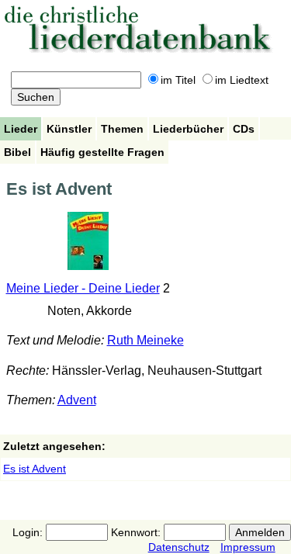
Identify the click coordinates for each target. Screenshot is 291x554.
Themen (122, 129)
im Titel (178, 80)
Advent (76, 400)
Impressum (247, 547)
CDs (244, 129)
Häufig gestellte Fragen (102, 152)
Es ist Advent (34, 468)
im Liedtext (241, 80)
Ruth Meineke (145, 340)
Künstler (69, 129)
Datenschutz (179, 547)
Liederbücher (188, 129)
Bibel (17, 152)
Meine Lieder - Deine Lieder (83, 288)
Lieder (20, 129)
